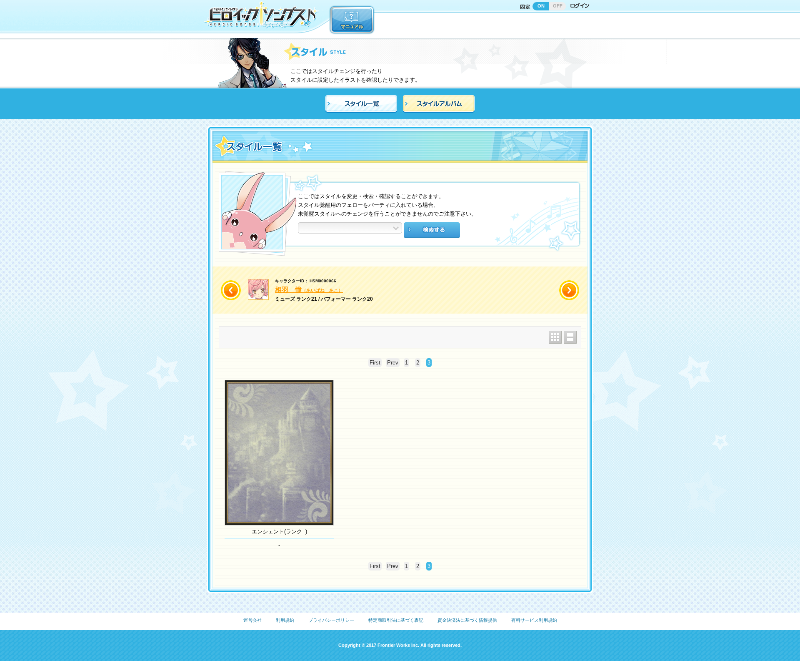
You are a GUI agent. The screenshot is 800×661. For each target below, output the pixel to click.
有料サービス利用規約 (534, 620)
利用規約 (285, 620)
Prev (392, 362)
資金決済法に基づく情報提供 (467, 620)
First (375, 362)
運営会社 (252, 620)
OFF (557, 5)
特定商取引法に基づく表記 (395, 620)
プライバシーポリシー (331, 620)
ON (541, 5)
